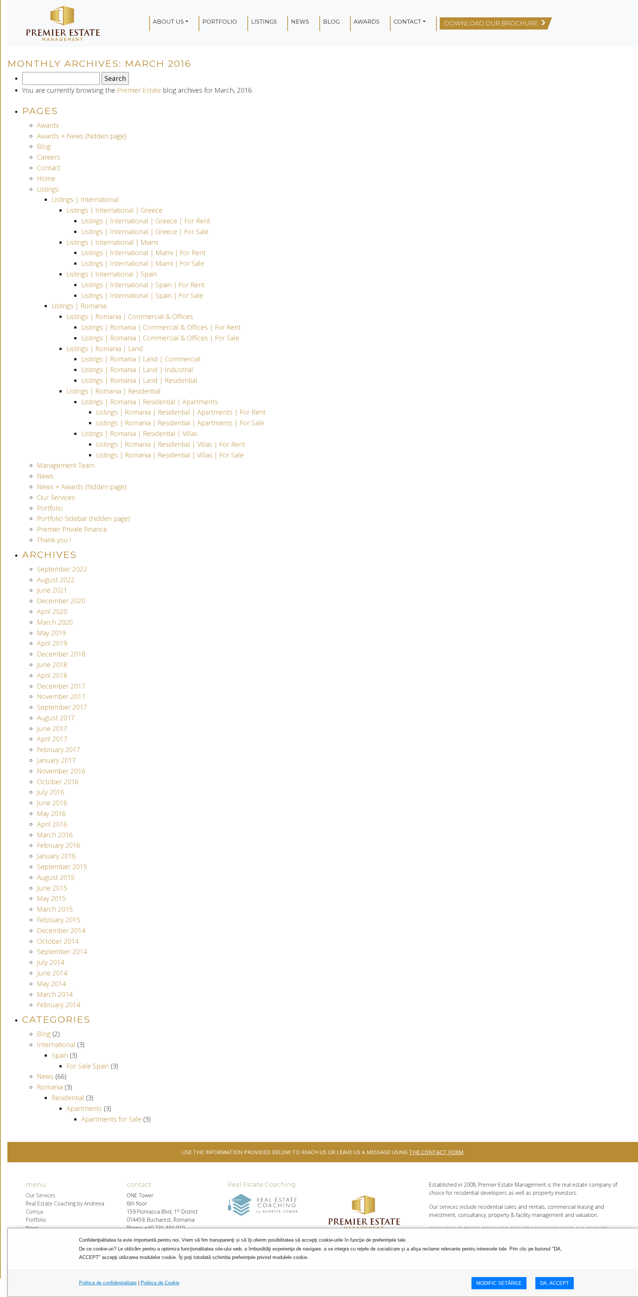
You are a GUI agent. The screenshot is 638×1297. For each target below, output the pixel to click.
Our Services (56, 497)
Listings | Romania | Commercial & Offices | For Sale (160, 337)
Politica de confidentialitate (108, 1283)
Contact (407, 21)
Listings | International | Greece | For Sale (145, 231)
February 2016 (58, 845)
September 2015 (62, 866)
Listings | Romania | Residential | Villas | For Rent (170, 444)
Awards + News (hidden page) (81, 135)
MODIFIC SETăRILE (499, 1283)
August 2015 (56, 877)
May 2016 (51, 813)
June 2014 (52, 972)
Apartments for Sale (111, 1119)
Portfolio (219, 21)
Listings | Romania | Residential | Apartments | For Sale (180, 422)
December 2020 (61, 600)
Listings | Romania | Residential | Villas (139, 433)
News (300, 21)
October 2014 (58, 941)
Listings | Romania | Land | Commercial (140, 358)
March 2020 (55, 622)
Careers (48, 156)
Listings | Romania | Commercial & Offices (129, 316)
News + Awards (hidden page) (81, 486)
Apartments (84, 1108)
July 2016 (50, 792)
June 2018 (52, 664)
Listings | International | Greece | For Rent (145, 220)
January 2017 (56, 760)
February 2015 (58, 919)
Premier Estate (139, 90)
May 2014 (51, 983)
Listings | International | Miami (112, 242)
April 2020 (52, 611)
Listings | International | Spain (111, 274)
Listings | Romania (79, 305)
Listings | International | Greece (114, 210)
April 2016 (52, 824)
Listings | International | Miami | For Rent (143, 252)
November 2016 (61, 770)
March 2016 (55, 834)
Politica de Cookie (160, 1283)
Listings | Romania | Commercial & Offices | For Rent (161, 327)
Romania (50, 1086)
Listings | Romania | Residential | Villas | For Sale (170, 454)
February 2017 (58, 749)
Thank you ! (54, 539)
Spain (60, 1055)
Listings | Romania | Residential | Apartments (149, 401)
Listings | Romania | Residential (113, 391)
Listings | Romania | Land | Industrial (137, 369)
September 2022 (62, 569)
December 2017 (61, 686)
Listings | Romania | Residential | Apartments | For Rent (180, 412)
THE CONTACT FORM (436, 1152)
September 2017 (62, 707)
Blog (331, 21)
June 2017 (52, 728)
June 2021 (52, 590)
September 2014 (62, 951)
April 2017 (52, 738)
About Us (168, 21)
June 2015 (52, 887)
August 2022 (56, 579)
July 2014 (50, 962)
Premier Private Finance (72, 529)
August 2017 (56, 717)
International (56, 1044)
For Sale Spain (87, 1065)
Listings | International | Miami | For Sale (142, 263)
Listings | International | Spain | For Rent (143, 284)
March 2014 (55, 994)
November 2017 (61, 696)
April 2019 (52, 643)
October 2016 (58, 781)
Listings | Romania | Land (104, 348)
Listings (264, 21)
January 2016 (56, 855)
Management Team (66, 465)
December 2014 (61, 930)
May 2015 (51, 898)
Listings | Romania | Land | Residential (139, 380)
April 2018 (52, 675)
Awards (367, 21)
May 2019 (51, 632)
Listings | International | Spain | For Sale (142, 295)
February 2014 (58, 1004)
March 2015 (55, 909)
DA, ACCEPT (554, 1283)
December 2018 (61, 653)
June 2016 (52, 802)
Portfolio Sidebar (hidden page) (83, 518)
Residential (68, 1097)
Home (46, 178)
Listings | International (85, 199)
